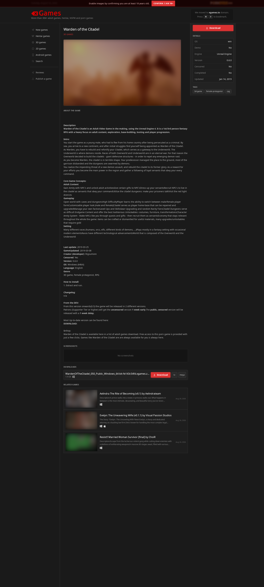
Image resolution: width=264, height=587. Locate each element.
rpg (228, 91)
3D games (68, 34)
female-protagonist (214, 91)
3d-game (198, 91)
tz (174, 375)
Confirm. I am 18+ (163, 3)
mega (182, 375)
